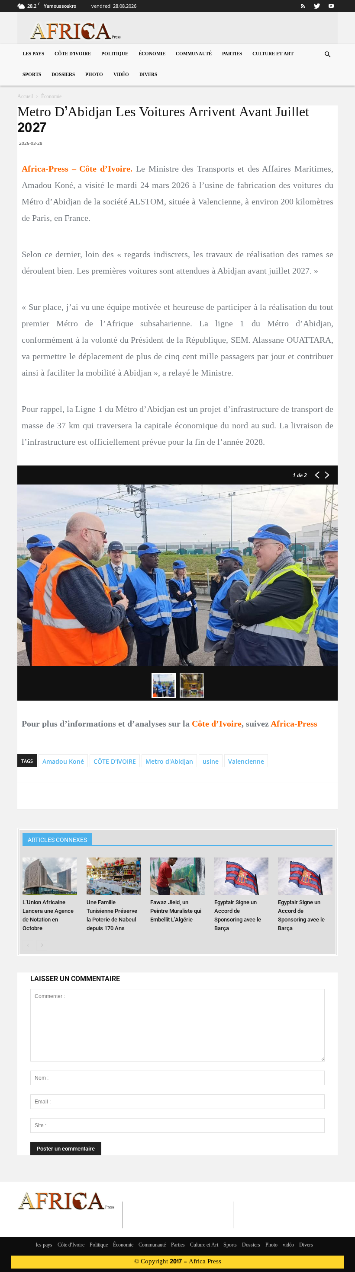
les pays (33, 54)
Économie (152, 54)
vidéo (121, 75)
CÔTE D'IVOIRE (115, 761)
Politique (114, 54)
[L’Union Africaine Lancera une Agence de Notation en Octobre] (50, 876)
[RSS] (302, 6)
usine (211, 761)
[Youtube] (331, 6)
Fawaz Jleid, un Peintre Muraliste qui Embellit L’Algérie (175, 911)
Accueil (25, 96)
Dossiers (63, 75)
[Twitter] (316, 6)
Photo (94, 75)
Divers (148, 75)
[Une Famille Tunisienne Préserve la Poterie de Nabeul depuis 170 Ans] (114, 876)
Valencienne (246, 761)
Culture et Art (273, 54)
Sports (32, 75)
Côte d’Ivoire (73, 54)
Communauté (194, 54)
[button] (327, 55)
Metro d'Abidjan (169, 761)
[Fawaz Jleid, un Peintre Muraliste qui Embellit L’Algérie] (177, 876)
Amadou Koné (63, 761)
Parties (232, 54)
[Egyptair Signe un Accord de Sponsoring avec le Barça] (241, 876)
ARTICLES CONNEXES (57, 839)
